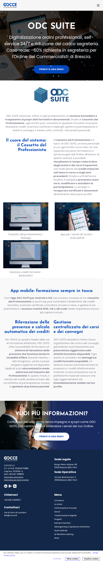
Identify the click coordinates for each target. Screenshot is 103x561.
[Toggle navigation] (84, 5)
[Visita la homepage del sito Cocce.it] (10, 458)
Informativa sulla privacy (13, 477)
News (56, 538)
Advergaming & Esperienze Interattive (72, 526)
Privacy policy (9, 555)
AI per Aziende (60, 530)
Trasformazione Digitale (65, 515)
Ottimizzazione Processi (65, 508)
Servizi (57, 511)
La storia (58, 504)
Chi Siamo (59, 500)
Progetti (58, 519)
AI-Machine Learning (63, 534)
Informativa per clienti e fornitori (16, 480)
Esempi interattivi (62, 523)
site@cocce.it (10, 515)
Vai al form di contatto (15, 512)
